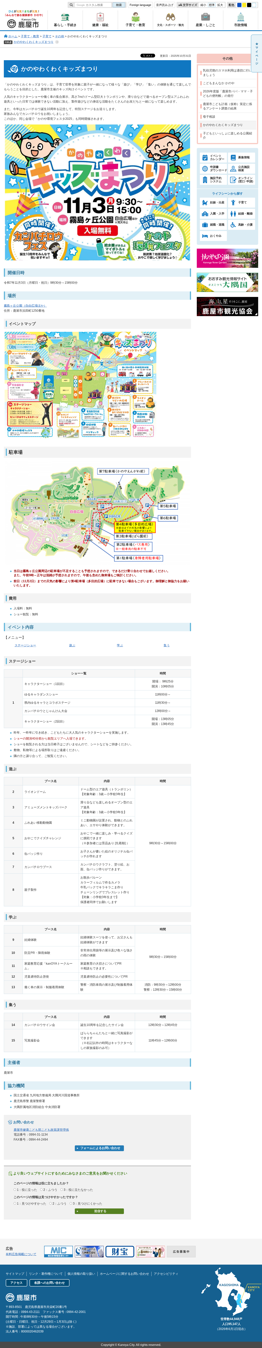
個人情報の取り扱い (81, 1273)
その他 (59, 36)
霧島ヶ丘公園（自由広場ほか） (25, 305)
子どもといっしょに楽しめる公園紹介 (227, 135)
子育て (47, 36)
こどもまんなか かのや (218, 83)
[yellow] (244, 5)
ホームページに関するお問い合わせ (124, 1273)
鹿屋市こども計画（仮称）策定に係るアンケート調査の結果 (227, 106)
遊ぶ (72, 645)
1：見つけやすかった (31, 1203)
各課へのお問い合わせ (49, 1282)
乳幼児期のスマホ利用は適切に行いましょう (227, 72)
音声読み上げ (164, 5)
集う (167, 645)
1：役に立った (27, 1189)
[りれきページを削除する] (57, 42)
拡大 (220, 5)
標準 (212, 5)
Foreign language (140, 5)
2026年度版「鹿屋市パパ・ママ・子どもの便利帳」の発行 (228, 93)
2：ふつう (50, 1189)
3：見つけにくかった (87, 1203)
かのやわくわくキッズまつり (34, 42)
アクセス (16, 1282)
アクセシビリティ (166, 1273)
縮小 (203, 5)
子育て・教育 (30, 36)
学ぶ (120, 645)
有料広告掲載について (21, 1254)
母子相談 (209, 116)
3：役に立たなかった (78, 1189)
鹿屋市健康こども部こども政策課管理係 (41, 1129)
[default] (254, 5)
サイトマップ (15, 1273)
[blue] (239, 5)
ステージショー (25, 645)
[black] (249, 5)
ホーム (12, 36)
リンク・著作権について (46, 1273)
